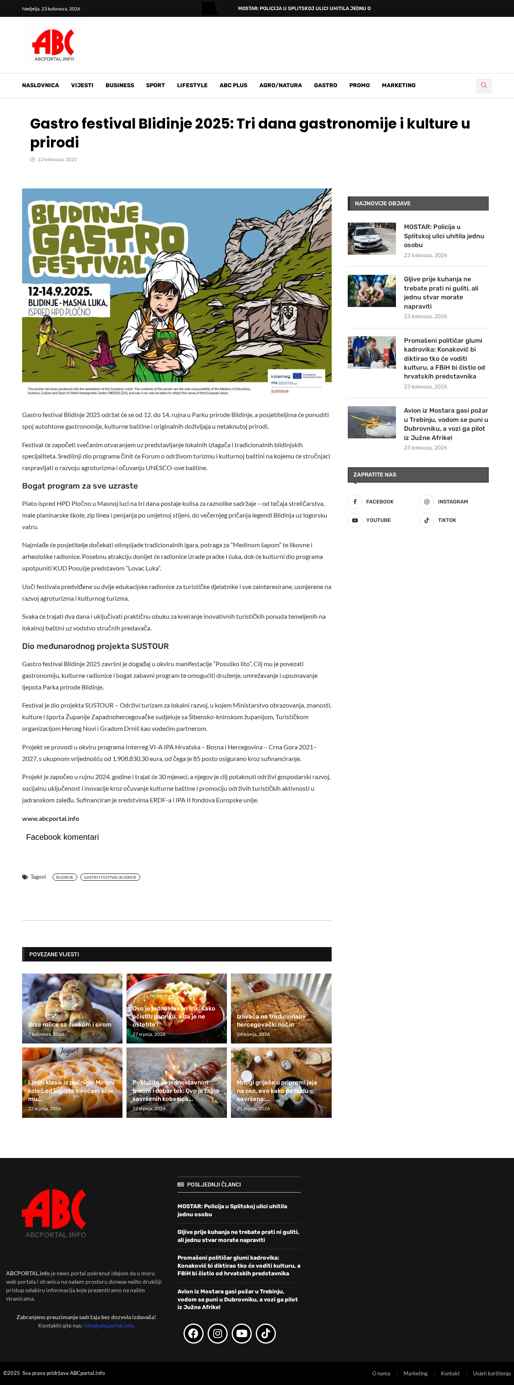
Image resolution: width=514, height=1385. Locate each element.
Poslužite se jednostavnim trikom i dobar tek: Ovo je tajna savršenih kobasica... (176, 1091)
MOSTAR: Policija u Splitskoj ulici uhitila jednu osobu (311, 8)
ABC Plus (233, 85)
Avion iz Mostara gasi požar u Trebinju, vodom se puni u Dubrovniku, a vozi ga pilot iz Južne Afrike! (446, 424)
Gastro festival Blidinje (110, 877)
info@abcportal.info (109, 1325)
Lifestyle (192, 85)
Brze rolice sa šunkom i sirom (70, 1024)
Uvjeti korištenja (492, 1373)
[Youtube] (242, 1334)
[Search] (484, 85)
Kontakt (450, 1373)
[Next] (231, 8)
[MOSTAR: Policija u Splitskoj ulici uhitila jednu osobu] (372, 239)
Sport (155, 85)
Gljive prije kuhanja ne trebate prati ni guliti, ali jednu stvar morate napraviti (441, 292)
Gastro (325, 85)
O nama (381, 1373)
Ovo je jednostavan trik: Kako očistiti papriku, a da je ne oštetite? (174, 1017)
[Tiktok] (266, 1334)
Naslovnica (40, 85)
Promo (359, 85)
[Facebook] (194, 1334)
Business (120, 85)
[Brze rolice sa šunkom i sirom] (72, 1009)
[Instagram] (218, 1334)
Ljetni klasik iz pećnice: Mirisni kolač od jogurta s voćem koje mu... (71, 1091)
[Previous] (224, 8)
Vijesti (82, 85)
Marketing (399, 85)
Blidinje (64, 877)
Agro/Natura (280, 85)
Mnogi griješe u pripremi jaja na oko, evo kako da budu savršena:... (277, 1091)
